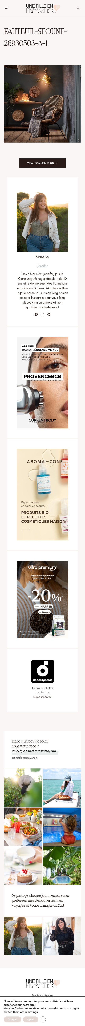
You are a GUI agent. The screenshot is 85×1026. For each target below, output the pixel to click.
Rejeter (30, 1019)
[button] (6, 8)
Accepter (12, 1019)
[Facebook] (36, 314)
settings (33, 1012)
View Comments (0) (40, 163)
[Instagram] (42, 314)
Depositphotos (42, 697)
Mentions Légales (42, 995)
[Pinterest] (49, 314)
